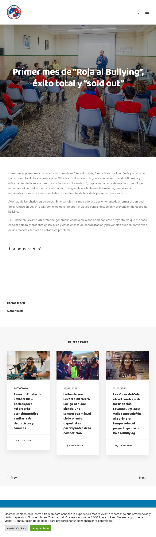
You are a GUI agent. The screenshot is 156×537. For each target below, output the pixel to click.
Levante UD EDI (81, 360)
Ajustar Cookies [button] (16, 528)
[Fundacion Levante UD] (14, 12)
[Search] (135, 12)
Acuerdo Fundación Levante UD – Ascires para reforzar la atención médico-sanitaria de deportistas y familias (28, 411)
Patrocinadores (30, 360)
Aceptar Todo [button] (40, 528)
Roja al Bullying (130, 360)
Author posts (15, 310)
